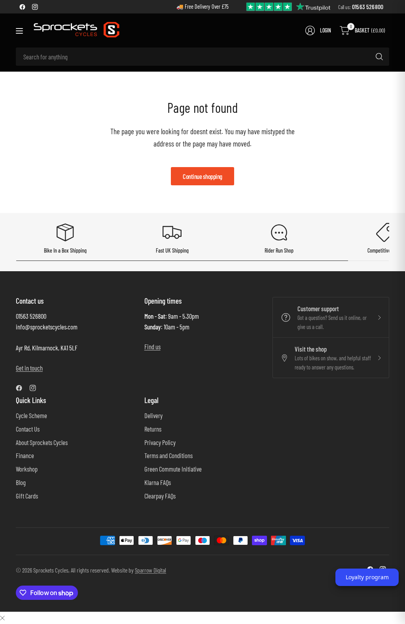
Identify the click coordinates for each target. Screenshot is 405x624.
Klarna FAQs (157, 482)
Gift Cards (27, 496)
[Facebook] (22, 6)
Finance (25, 455)
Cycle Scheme (31, 415)
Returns (152, 429)
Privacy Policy (160, 442)
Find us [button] (152, 346)
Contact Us (28, 429)
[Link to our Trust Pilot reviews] (288, 6)
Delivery (153, 415)
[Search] (379, 57)
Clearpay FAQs (160, 496)
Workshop (27, 469)
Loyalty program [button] (367, 577)
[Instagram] (34, 6)
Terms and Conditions (168, 455)
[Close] (2, 617)
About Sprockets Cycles (42, 442)
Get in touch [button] (29, 368)
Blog (21, 482)
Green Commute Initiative (173, 469)
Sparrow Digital (150, 570)
